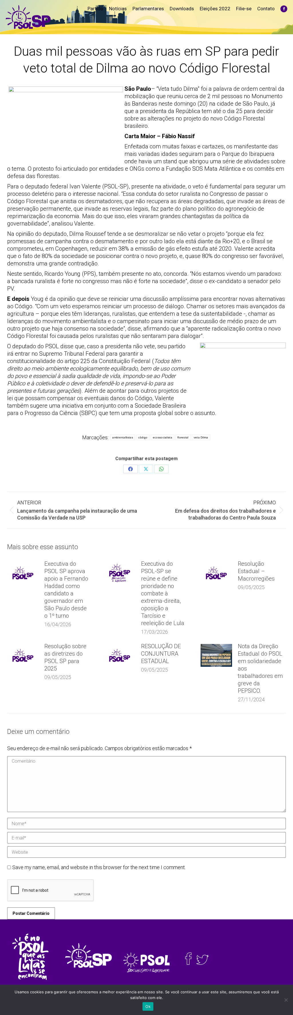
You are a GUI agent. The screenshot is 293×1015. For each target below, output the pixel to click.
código (143, 437)
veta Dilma (201, 437)
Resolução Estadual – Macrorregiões (256, 571)
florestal (183, 437)
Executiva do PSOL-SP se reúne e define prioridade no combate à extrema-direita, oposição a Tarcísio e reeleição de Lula (162, 593)
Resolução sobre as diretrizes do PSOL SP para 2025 (65, 657)
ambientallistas (122, 437)
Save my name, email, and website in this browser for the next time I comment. (99, 867)
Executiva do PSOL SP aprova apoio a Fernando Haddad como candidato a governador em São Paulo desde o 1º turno (66, 589)
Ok (148, 1006)
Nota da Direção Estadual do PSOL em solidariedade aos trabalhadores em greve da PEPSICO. (260, 668)
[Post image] (23, 572)
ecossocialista (162, 437)
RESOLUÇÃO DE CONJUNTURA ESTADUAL (161, 653)
